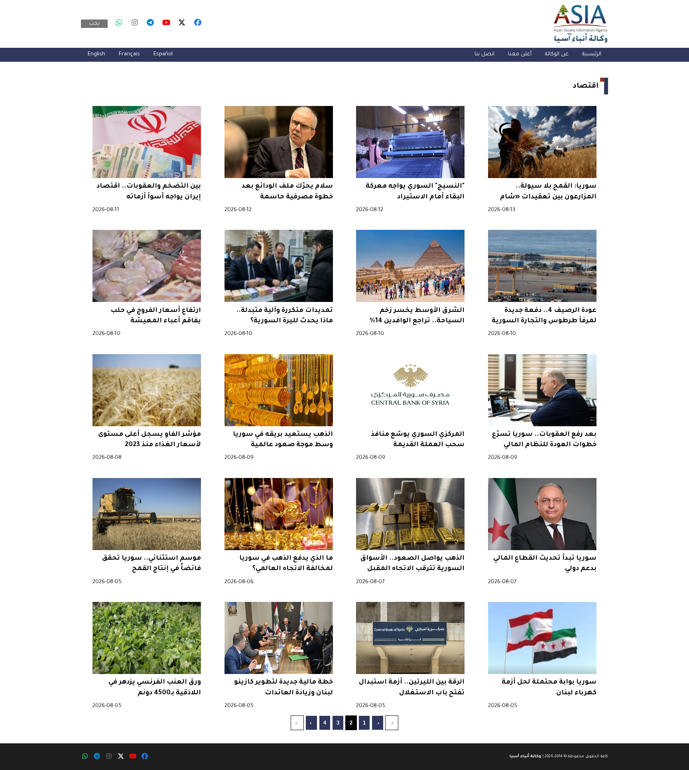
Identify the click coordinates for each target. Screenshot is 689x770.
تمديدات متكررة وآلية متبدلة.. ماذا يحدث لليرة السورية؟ (284, 316)
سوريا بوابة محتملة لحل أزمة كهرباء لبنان (549, 687)
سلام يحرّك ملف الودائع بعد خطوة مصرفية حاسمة (287, 191)
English (96, 54)
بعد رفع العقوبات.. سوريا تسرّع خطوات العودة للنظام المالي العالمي (544, 441)
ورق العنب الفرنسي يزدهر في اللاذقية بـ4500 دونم (154, 687)
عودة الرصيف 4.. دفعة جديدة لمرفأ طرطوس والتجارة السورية (544, 316)
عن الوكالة (557, 54)
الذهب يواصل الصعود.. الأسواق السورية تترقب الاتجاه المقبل (412, 563)
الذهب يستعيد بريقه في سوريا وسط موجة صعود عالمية (283, 440)
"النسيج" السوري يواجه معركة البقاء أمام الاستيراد (415, 191)
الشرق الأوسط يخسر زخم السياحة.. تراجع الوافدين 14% (417, 316)
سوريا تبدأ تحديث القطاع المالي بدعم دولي (544, 563)
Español (163, 54)
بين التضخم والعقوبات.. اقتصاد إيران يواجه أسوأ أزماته (148, 191)
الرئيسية (591, 54)
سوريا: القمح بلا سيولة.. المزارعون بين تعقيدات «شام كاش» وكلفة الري (548, 192)
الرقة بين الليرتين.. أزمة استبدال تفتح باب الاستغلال (412, 687)
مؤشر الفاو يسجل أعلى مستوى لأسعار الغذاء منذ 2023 (149, 440)
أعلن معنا (520, 54)
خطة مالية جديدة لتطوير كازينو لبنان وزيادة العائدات (283, 687)
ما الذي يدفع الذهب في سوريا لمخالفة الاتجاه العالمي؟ (286, 563)
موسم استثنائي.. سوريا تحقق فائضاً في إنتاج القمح (151, 563)
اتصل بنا (484, 54)
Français (129, 54)
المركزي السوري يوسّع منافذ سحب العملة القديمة (418, 440)
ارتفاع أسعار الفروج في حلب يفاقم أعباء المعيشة (155, 316)
